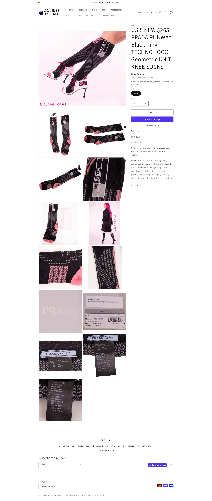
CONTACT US (110, 450)
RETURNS (131, 446)
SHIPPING (122, 446)
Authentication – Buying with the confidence (90, 446)
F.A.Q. (113, 446)
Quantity (134, 99)
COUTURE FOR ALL (49, 495)
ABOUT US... (64, 446)
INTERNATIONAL (144, 446)
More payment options (152, 125)
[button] (71, 9)
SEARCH (99, 450)
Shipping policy (86, 495)
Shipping (134, 77)
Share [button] (136, 186)
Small (136, 93)
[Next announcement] (132, 2)
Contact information (100, 495)
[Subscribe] (80, 465)
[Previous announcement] (80, 2)
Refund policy (74, 495)
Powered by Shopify (61, 495)
